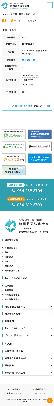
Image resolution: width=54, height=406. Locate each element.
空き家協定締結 (12, 299)
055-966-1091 (29, 60)
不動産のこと (11, 247)
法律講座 (9, 285)
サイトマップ (39, 393)
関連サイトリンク (14, 393)
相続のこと (10, 252)
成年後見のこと (12, 270)
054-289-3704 (29, 190)
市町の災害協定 (12, 294)
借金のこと (10, 256)
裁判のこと (10, 265)
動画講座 (9, 290)
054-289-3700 (29, 205)
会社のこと (10, 261)
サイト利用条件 (13, 389)
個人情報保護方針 (40, 389)
